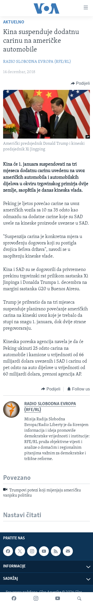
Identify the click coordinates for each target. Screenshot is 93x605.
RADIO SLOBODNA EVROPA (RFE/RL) (37, 62)
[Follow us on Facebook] (8, 551)
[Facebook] (14, 598)
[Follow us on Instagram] (32, 551)
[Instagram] (36, 598)
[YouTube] (58, 598)
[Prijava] (68, 551)
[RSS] (56, 551)
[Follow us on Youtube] (44, 551)
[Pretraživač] (79, 598)
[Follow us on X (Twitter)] (20, 551)
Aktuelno (13, 22)
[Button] (80, 83)
